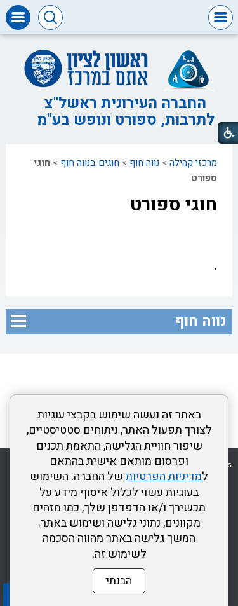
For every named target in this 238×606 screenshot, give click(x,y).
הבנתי (119, 580)
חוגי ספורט (173, 204)
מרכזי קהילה (193, 163)
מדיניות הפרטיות (164, 476)
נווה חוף (144, 163)
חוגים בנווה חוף (89, 163)
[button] (220, 17)
